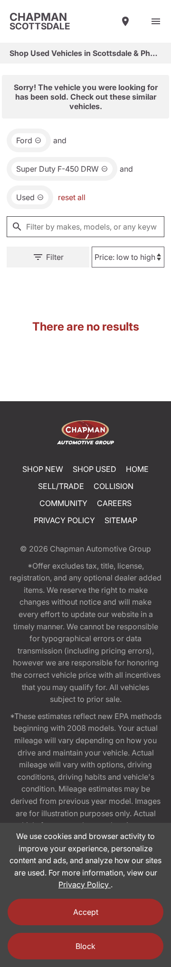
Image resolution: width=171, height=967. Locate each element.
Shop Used (94, 469)
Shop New (42, 469)
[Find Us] (125, 21)
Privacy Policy (64, 520)
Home (137, 469)
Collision (113, 486)
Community (63, 503)
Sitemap (120, 520)
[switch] (156, 21)
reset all (72, 197)
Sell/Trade (61, 486)
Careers (114, 503)
